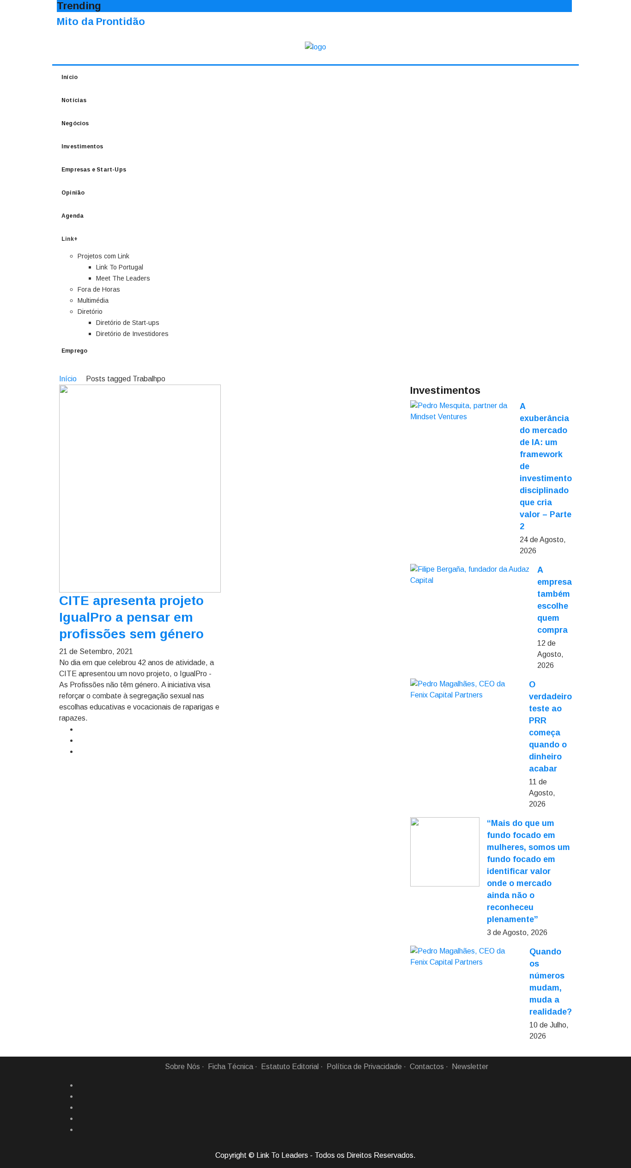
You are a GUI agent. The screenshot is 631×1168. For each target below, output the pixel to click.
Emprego (74, 351)
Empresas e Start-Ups (93, 169)
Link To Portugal (119, 267)
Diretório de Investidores (132, 333)
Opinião (73, 193)
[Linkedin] (81, 1096)
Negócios (75, 123)
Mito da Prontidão (101, 21)
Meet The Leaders (123, 278)
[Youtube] (81, 1129)
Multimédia (93, 300)
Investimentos (82, 146)
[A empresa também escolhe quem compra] (470, 575)
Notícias (74, 100)
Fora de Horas (99, 289)
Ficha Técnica (230, 1066)
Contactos (427, 1066)
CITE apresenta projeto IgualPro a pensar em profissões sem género (131, 617)
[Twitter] (81, 1107)
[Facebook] (81, 1085)
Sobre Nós (182, 1066)
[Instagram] (81, 1118)
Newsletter (470, 1066)
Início (69, 77)
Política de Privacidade (364, 1066)
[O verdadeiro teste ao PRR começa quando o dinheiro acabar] (466, 690)
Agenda (72, 216)
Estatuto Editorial (290, 1066)
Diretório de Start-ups (127, 322)
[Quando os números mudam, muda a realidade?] (466, 957)
